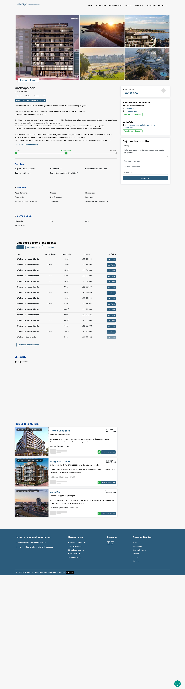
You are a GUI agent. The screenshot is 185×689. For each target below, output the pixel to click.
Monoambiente (33, 247)
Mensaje (126, 146)
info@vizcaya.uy (131, 111)
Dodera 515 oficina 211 (77, 543)
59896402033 (130, 128)
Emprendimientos (115, 5)
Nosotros (151, 5)
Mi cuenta (162, 5)
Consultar (145, 178)
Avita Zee (55, 492)
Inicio (90, 5)
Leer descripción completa (25, 145)
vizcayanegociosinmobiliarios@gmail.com (140, 125)
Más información (108, 452)
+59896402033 (130, 108)
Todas (20, 247)
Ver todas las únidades (27, 345)
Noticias (128, 5)
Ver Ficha (111, 259)
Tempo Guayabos (60, 430)
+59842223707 (75, 554)
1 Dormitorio (49, 247)
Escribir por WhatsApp (133, 114)
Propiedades (101, 5)
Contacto (139, 5)
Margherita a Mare (60, 461)
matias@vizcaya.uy (77, 550)
